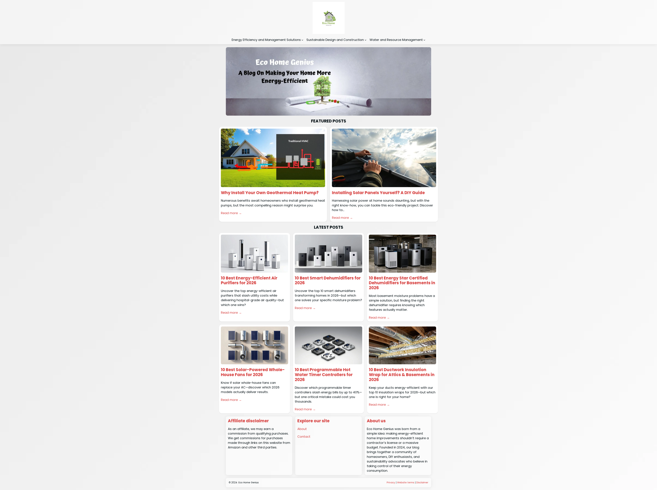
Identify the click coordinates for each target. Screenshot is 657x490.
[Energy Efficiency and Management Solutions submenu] (302, 40)
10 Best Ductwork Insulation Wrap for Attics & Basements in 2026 (402, 374)
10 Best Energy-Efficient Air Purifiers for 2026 (249, 281)
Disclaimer (422, 482)
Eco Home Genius (249, 482)
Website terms (405, 482)
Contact (303, 436)
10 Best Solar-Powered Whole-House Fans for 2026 (253, 372)
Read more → (231, 213)
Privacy (391, 482)
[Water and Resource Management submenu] (424, 40)
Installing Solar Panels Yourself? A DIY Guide (378, 192)
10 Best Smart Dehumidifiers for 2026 (328, 281)
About (302, 429)
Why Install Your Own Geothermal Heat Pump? (270, 192)
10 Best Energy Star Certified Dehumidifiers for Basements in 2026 (402, 283)
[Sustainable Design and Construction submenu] (365, 40)
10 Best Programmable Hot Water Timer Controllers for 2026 (324, 374)
